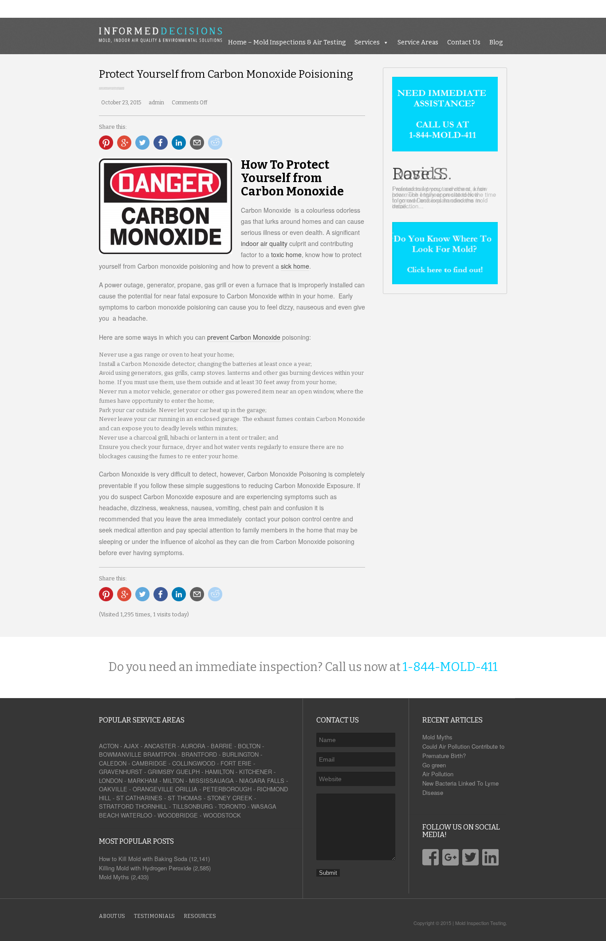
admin (156, 102)
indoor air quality (265, 243)
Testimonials (154, 916)
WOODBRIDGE (177, 815)
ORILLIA (186, 789)
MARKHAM (142, 780)
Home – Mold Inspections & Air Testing (386, 8)
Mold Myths (437, 737)
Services (466, 8)
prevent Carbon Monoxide (244, 337)
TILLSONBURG (193, 806)
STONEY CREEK (229, 798)
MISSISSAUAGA (211, 780)
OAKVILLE (113, 789)
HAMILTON (219, 771)
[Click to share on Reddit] (215, 142)
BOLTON (249, 746)
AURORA (193, 746)
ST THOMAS (185, 798)
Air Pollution (437, 774)
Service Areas (516, 8)
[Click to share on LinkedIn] (179, 142)
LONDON (110, 780)
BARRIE (221, 746)
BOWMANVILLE (120, 754)
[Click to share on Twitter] (142, 142)
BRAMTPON (159, 754)
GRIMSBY (161, 771)
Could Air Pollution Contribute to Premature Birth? (463, 751)
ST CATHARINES (139, 798)
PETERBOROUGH (227, 789)
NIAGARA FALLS (261, 780)
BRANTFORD (199, 754)
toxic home (286, 254)
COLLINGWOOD (193, 763)
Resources (200, 916)
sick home (295, 266)
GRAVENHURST (120, 771)
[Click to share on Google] (124, 142)
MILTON (173, 780)
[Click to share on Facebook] (160, 142)
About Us (112, 916)
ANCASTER (160, 746)
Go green (434, 765)
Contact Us (562, 8)
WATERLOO (136, 815)
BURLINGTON (240, 754)
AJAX (131, 746)
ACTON (108, 746)
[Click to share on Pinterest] (106, 142)
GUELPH (188, 771)
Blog (595, 8)
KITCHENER (255, 771)
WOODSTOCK (222, 815)
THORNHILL (151, 806)
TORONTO (232, 806)
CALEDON (112, 763)
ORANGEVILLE (153, 789)
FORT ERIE (236, 763)
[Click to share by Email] (197, 142)
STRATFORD (116, 806)
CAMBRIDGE (149, 763)
